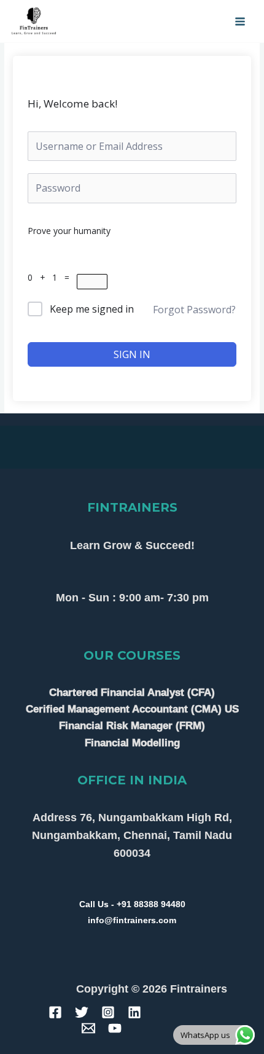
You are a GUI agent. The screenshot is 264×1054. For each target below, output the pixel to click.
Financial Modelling (132, 743)
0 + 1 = (52, 277)
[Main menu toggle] (240, 21)
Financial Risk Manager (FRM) (132, 726)
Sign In (132, 354)
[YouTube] (115, 1028)
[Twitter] (81, 1012)
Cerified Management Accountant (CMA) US (132, 709)
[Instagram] (108, 1012)
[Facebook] (55, 1012)
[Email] (88, 1028)
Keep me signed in (92, 309)
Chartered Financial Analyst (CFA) (132, 692)
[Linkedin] (134, 1012)
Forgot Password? (194, 309)
